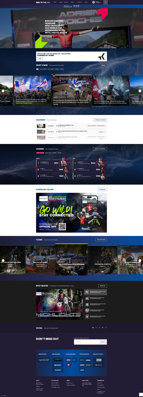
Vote (40, 58)
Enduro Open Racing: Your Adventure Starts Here (87, 384)
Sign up (103, 342)
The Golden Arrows (55, 387)
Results (66, 2)
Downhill (57, 69)
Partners (38, 386)
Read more (49, 37)
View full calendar (100, 119)
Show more (102, 189)
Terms (98, 389)
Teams (72, 2)
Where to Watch (54, 382)
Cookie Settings (3, 395)
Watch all (102, 285)
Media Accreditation (71, 385)
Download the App (55, 385)
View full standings (100, 148)
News (55, 2)
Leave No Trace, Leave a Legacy (39, 389)
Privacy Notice (100, 385)
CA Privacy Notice (101, 387)
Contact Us (99, 382)
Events (61, 2)
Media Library (69, 382)
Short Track (50, 69)
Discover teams (101, 239)
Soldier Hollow (68, 6)
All (37, 69)
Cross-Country (43, 69)
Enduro (62, 69)
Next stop (66, 5)
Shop (86, 2)
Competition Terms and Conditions (101, 392)
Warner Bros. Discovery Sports (39, 383)
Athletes (79, 2)
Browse (103, 65)
